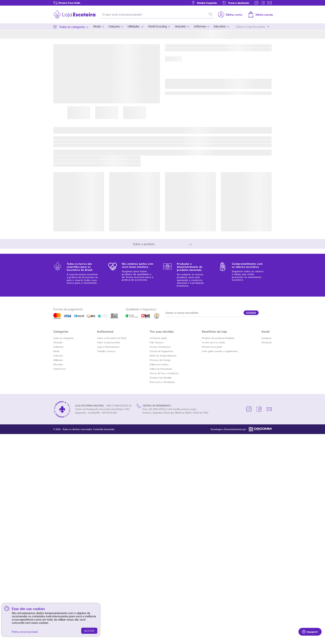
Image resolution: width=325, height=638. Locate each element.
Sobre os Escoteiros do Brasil (111, 338)
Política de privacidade (25, 631)
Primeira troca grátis (212, 346)
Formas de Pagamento (161, 351)
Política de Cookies (159, 364)
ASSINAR (251, 312)
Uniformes (58, 346)
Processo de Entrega (160, 360)
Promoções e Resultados (162, 382)
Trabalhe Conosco (106, 351)
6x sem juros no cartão (213, 342)
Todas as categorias (63, 338)
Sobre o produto (144, 244)
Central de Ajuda (158, 338)
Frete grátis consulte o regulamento (220, 351)
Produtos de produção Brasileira (218, 338)
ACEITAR (89, 630)
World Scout (59, 368)
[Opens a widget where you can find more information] (310, 632)
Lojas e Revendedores (108, 346)
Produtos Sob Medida (160, 377)
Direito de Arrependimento (163, 355)
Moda (56, 351)
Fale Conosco (157, 342)
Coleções (58, 355)
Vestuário (58, 342)
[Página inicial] (74, 14)
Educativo (58, 364)
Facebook (266, 342)
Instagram (266, 338)
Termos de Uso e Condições (164, 373)
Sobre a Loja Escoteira (108, 342)
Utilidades (58, 360)
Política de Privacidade (161, 368)
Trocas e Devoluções (160, 346)
